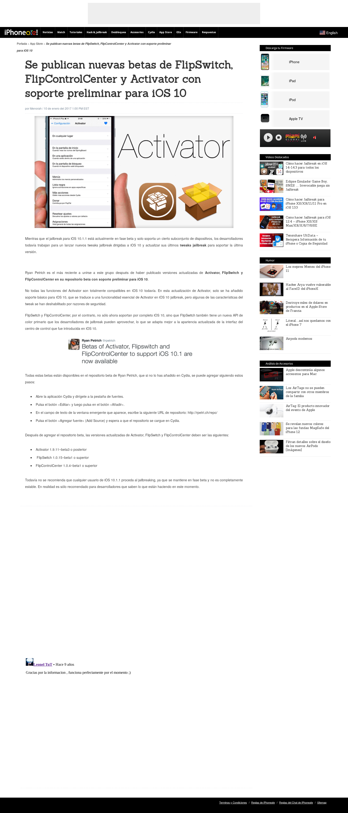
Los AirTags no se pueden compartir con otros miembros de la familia (307, 392)
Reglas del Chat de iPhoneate (296, 802)
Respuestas (209, 32)
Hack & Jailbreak (97, 32)
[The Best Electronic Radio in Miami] (291, 138)
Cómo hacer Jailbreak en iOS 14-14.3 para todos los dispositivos (306, 167)
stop (278, 137)
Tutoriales (76, 32)
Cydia (151, 32)
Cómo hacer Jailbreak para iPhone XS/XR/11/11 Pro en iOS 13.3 (306, 203)
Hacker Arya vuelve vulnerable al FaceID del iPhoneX (308, 287)
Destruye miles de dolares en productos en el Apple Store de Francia (307, 307)
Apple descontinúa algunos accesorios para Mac (305, 372)
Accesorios (136, 32)
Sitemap (321, 802)
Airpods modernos (299, 339)
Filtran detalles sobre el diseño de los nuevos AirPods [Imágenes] (308, 446)
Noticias (48, 32)
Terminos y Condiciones (233, 802)
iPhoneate (21, 32)
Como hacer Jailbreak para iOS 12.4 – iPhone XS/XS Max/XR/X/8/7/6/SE (308, 221)
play (268, 137)
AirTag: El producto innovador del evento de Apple (308, 408)
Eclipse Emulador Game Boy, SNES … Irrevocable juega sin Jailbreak (308, 185)
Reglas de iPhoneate (263, 802)
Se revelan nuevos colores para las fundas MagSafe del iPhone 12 (307, 428)
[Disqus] (136, 586)
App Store (165, 32)
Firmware (191, 32)
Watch (61, 32)
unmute (315, 137)
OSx (178, 32)
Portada (22, 43)
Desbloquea (118, 32)
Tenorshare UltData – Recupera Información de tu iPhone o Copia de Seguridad (306, 239)
